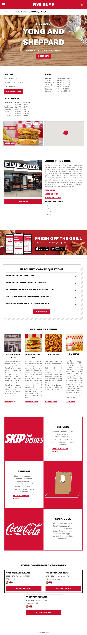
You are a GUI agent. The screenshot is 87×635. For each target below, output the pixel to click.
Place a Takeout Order (21, 497)
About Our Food (31, 402)
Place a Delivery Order (60, 450)
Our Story (8, 402)
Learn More (70, 402)
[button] (65, 132)
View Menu (60, 190)
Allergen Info (61, 194)
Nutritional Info (63, 198)
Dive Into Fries (51, 402)
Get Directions (14, 91)
